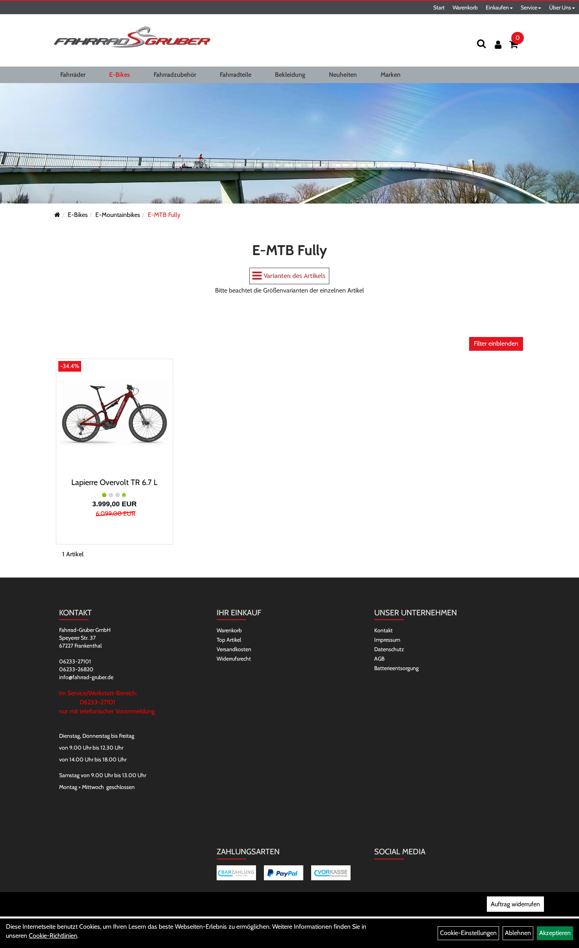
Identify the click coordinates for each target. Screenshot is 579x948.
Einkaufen (497, 7)
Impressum (387, 639)
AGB (379, 658)
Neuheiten (343, 74)
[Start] (57, 214)
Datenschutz (389, 649)
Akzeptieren (555, 933)
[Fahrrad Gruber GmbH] (132, 37)
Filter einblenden (496, 343)
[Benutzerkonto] (498, 45)
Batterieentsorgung (396, 668)
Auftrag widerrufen (515, 904)
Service (529, 7)
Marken (390, 74)
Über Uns (560, 7)
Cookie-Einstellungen (468, 933)
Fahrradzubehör (175, 74)
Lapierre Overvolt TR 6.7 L (114, 482)
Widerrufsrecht (234, 658)
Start (439, 7)
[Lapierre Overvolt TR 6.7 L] (114, 412)
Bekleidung (290, 74)
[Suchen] (481, 43)
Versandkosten (234, 649)
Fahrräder (72, 74)
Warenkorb (465, 7)
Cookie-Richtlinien (53, 935)
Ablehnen (518, 933)
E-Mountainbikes (117, 214)
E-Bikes (119, 74)
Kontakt (383, 630)
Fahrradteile (235, 74)
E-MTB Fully (164, 214)
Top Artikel (229, 639)
